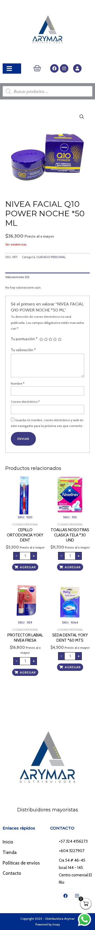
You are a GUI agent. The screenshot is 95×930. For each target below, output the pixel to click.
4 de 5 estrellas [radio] (55, 339)
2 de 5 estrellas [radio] (46, 339)
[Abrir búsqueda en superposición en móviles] (47, 91)
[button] (82, 117)
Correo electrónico (25, 402)
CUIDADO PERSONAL (51, 257)
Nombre (17, 383)
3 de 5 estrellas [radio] (50, 339)
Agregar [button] (28, 567)
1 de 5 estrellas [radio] (41, 339)
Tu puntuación (24, 338)
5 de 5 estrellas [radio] (59, 339)
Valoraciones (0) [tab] (17, 277)
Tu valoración (23, 350)
